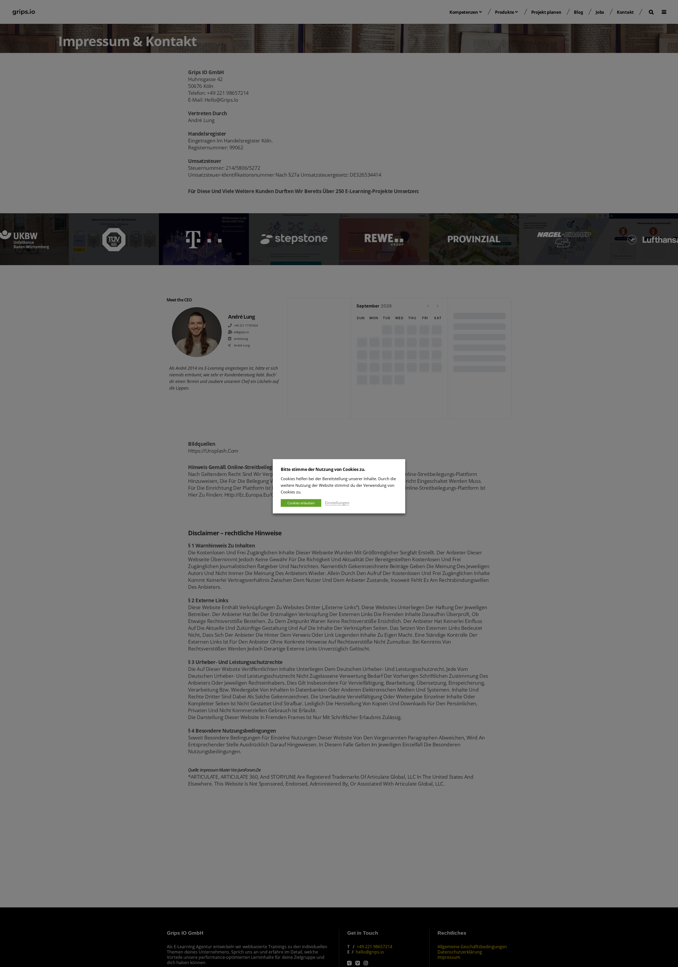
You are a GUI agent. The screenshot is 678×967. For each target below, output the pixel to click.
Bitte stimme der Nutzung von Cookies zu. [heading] (323, 469)
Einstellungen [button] (337, 502)
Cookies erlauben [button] (301, 502)
